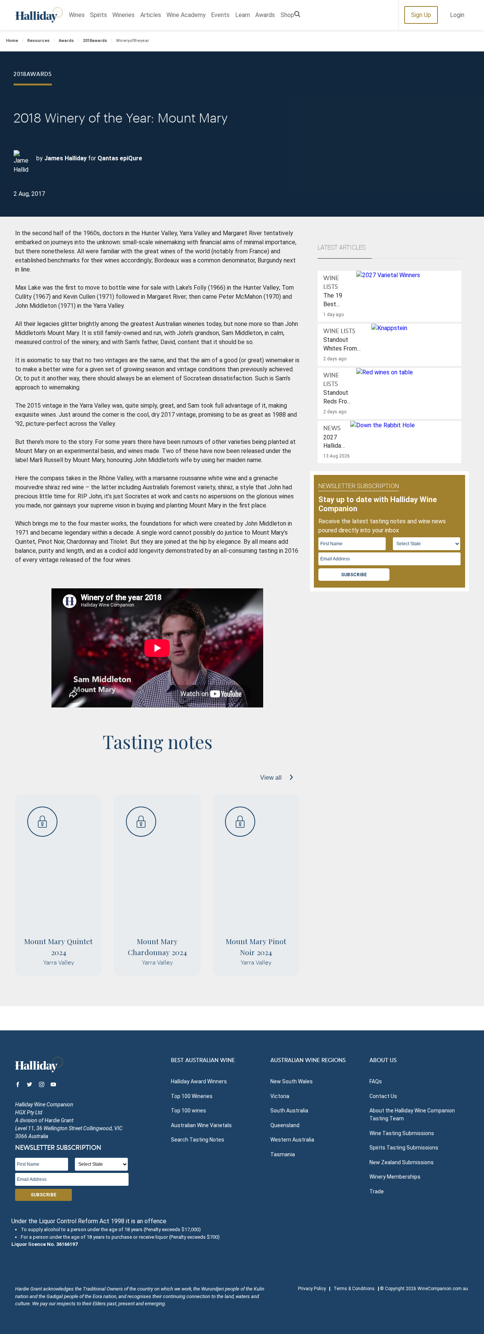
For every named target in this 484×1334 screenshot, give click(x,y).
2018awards (95, 40)
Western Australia (292, 1140)
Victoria (279, 1096)
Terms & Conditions (354, 1288)
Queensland (284, 1125)
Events (220, 15)
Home (12, 40)
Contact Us (383, 1096)
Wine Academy (186, 15)
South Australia (289, 1111)
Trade (376, 1191)
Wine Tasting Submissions (401, 1133)
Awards (265, 15)
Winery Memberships (394, 1177)
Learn (242, 15)
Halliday (39, 15)
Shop (287, 15)
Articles (150, 15)
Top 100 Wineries (192, 1096)
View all (271, 777)
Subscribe (354, 574)
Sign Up (421, 15)
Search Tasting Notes (197, 1140)
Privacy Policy (312, 1288)
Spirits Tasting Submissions (403, 1148)
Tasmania (282, 1154)
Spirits (98, 15)
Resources (38, 40)
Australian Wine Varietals (201, 1125)
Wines (77, 15)
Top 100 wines (188, 1111)
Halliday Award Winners (199, 1081)
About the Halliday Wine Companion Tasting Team (412, 1114)
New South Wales (291, 1081)
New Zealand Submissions (401, 1162)
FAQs (375, 1081)
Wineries (123, 15)
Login (457, 15)
